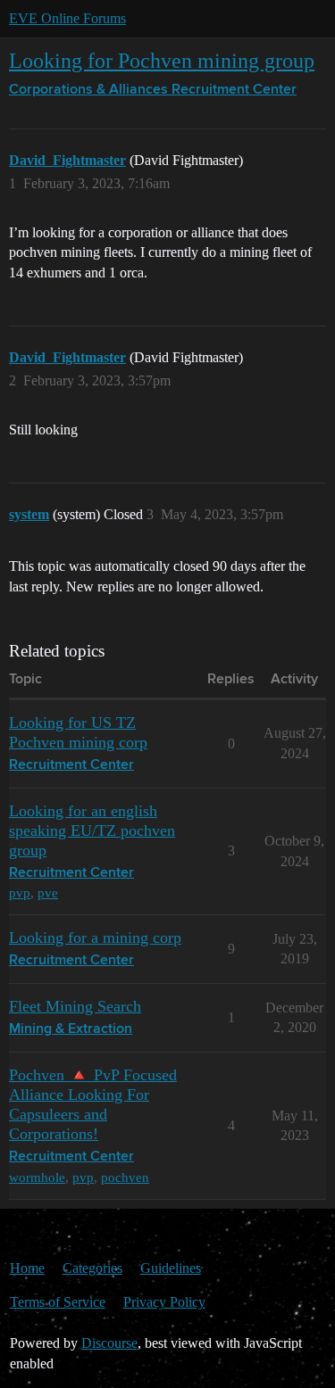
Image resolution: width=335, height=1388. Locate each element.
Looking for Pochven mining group (161, 60)
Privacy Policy (164, 1302)
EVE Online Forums (67, 18)
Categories (92, 1268)
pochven (125, 1177)
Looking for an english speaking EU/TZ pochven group (92, 830)
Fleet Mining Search (75, 1006)
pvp (19, 892)
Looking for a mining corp (95, 937)
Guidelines (170, 1268)
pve (48, 892)
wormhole (37, 1177)
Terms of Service (57, 1302)
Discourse (109, 1343)
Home (27, 1268)
